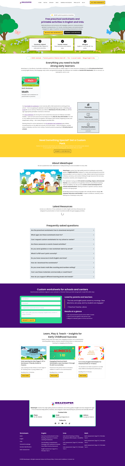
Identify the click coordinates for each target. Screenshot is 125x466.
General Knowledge (66, 2)
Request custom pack (72, 32)
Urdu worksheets (28, 115)
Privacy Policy (50, 459)
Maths (45, 2)
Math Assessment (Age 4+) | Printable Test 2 (94, 446)
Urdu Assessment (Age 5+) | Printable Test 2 (73, 448)
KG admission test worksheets (54, 123)
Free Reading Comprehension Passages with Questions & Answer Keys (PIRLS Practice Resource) (50, 444)
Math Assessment (25, 449)
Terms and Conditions (61, 459)
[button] (62, 230)
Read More (25, 375)
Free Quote (77, 2)
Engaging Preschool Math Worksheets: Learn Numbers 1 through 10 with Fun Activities (62, 363)
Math (21, 436)
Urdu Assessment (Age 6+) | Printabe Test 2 (73, 443)
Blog (83, 2)
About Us (43, 459)
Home (39, 2)
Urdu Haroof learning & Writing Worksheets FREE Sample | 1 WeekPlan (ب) (73, 437)
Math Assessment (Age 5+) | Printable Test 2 (94, 441)
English (51, 2)
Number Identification (26, 447)
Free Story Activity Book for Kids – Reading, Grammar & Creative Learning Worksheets (50, 437)
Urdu (57, 2)
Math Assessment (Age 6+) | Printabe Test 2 (94, 437)
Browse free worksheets (53, 32)
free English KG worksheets (31, 106)
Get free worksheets (97, 2)
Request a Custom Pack (62, 151)
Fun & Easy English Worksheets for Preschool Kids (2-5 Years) (90, 363)
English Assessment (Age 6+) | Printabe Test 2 (49, 449)
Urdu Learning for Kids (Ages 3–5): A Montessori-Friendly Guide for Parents (33, 363)
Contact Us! (71, 459)
